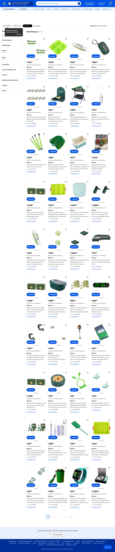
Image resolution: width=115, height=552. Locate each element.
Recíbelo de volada (87, 9)
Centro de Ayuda (12, 541)
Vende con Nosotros (98, 543)
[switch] (7, 25)
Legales (78, 541)
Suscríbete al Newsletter (25, 543)
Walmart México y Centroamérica (46, 543)
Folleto (34, 543)
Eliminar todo (37, 25)
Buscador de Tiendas (71, 544)
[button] (89, 3)
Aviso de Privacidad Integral (25, 541)
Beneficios (24, 9)
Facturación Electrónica (88, 541)
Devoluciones (13, 543)
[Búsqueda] (79, 3)
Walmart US (42, 544)
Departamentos (9, 9)
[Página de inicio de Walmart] (4, 3)
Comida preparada (76, 9)
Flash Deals (56, 9)
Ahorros (49, 9)
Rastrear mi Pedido (100, 541)
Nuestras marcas (106, 9)
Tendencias (97, 9)
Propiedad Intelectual (68, 541)
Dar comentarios (57, 534)
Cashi (62, 543)
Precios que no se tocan (39, 9)
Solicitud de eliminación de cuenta (55, 544)
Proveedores (76, 543)
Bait (58, 543)
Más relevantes (103, 26)
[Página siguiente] (71, 517)
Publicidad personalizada (40, 541)
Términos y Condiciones (55, 541)
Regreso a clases (65, 9)
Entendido (18, 34)
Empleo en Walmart (86, 543)
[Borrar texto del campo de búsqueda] (75, 3)
